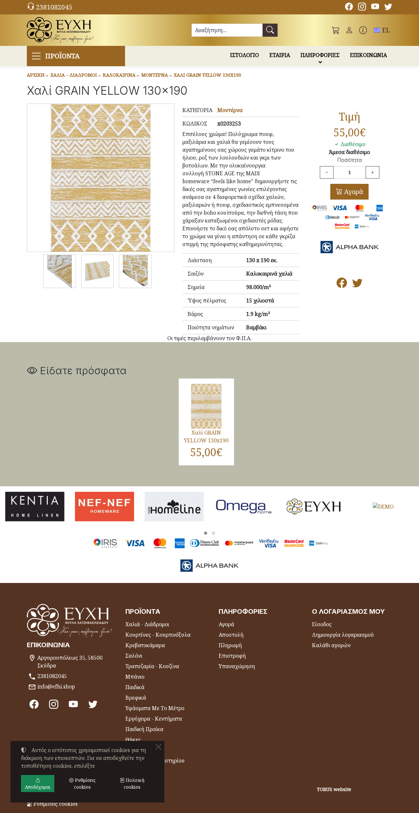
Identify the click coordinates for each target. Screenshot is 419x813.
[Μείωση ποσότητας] (327, 172)
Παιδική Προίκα (144, 729)
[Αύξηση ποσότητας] (372, 172)
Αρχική (36, 75)
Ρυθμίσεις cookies (55, 803)
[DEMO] (383, 506)
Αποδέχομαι (37, 787)
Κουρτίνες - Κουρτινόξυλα (158, 634)
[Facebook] (349, 7)
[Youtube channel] (375, 7)
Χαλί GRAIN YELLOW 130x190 (207, 75)
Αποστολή (231, 634)
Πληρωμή (230, 645)
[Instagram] (362, 7)
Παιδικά (134, 687)
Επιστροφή (232, 655)
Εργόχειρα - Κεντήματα (153, 718)
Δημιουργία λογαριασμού (343, 634)
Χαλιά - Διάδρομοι (73, 75)
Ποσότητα (349, 160)
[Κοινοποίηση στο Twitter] (357, 284)
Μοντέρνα (154, 75)
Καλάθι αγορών (331, 645)
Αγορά (352, 191)
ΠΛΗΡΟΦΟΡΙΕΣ (320, 55)
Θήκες (133, 739)
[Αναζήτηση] (270, 30)
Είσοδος (322, 624)
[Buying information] (363, 30)
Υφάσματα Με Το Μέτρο (154, 708)
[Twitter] (388, 7)
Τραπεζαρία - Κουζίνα (152, 666)
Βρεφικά (135, 697)
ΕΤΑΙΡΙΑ (279, 55)
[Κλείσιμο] (158, 747)
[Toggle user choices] (349, 30)
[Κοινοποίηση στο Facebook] (342, 284)
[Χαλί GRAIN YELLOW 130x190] (100, 178)
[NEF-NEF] (104, 506)
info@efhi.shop (56, 686)
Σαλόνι (133, 655)
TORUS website (334, 789)
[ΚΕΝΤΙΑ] (34, 506)
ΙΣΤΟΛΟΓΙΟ (244, 55)
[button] (335, 30)
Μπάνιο (134, 676)
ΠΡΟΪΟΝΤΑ (62, 55)
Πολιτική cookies (134, 783)
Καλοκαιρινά (119, 75)
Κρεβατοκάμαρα (145, 645)
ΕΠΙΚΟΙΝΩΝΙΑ (368, 55)
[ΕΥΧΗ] (313, 506)
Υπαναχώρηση (237, 666)
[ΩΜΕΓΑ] (244, 506)
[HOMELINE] (174, 506)
